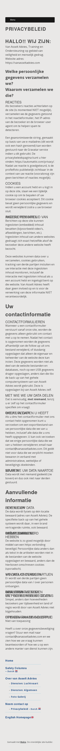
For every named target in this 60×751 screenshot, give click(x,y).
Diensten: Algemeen (24, 690)
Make (23, 742)
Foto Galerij (18, 696)
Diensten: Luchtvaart (24, 683)
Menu (12, 19)
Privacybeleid (24, 708)
